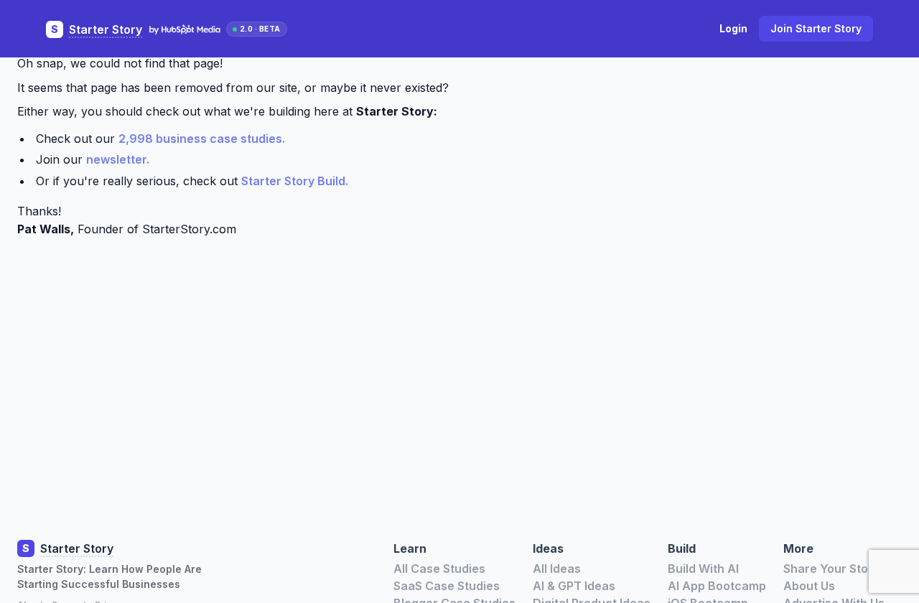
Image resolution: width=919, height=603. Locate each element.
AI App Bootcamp (717, 586)
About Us (809, 586)
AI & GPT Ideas (574, 586)
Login (733, 28)
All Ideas (557, 568)
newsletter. (117, 159)
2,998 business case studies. (201, 138)
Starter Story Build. (294, 181)
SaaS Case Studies (446, 586)
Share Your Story (831, 568)
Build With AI (703, 568)
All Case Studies (439, 568)
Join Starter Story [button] (816, 28)
